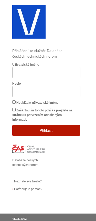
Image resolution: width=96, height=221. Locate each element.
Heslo (16, 83)
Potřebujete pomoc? (27, 189)
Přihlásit (46, 130)
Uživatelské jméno (25, 64)
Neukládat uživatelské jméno (37, 102)
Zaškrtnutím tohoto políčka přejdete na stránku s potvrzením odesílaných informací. (42, 115)
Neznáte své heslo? (27, 181)
